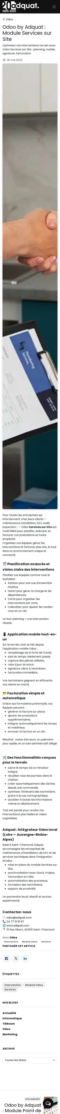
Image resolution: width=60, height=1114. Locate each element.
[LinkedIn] (25, 958)
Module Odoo (29, 941)
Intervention (11, 941)
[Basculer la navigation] (54, 6)
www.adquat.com (17, 925)
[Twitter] (16, 958)
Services (46, 941)
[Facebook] (6, 958)
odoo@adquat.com (19, 917)
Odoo (9, 19)
